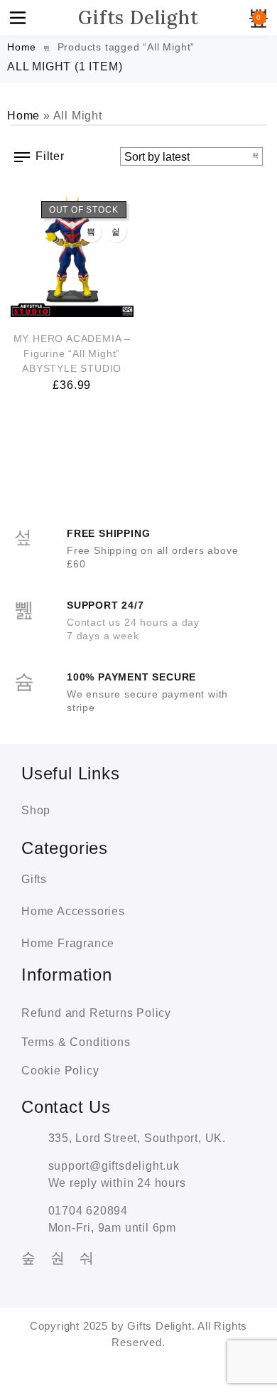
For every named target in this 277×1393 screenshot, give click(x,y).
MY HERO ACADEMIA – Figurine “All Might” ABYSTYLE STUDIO (72, 353)
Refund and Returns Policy (96, 1013)
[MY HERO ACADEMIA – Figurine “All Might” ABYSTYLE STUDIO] (72, 255)
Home (21, 47)
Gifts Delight (138, 17)
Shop (35, 810)
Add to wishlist (115, 231)
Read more (91, 231)
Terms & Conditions (75, 1042)
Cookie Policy (60, 1070)
